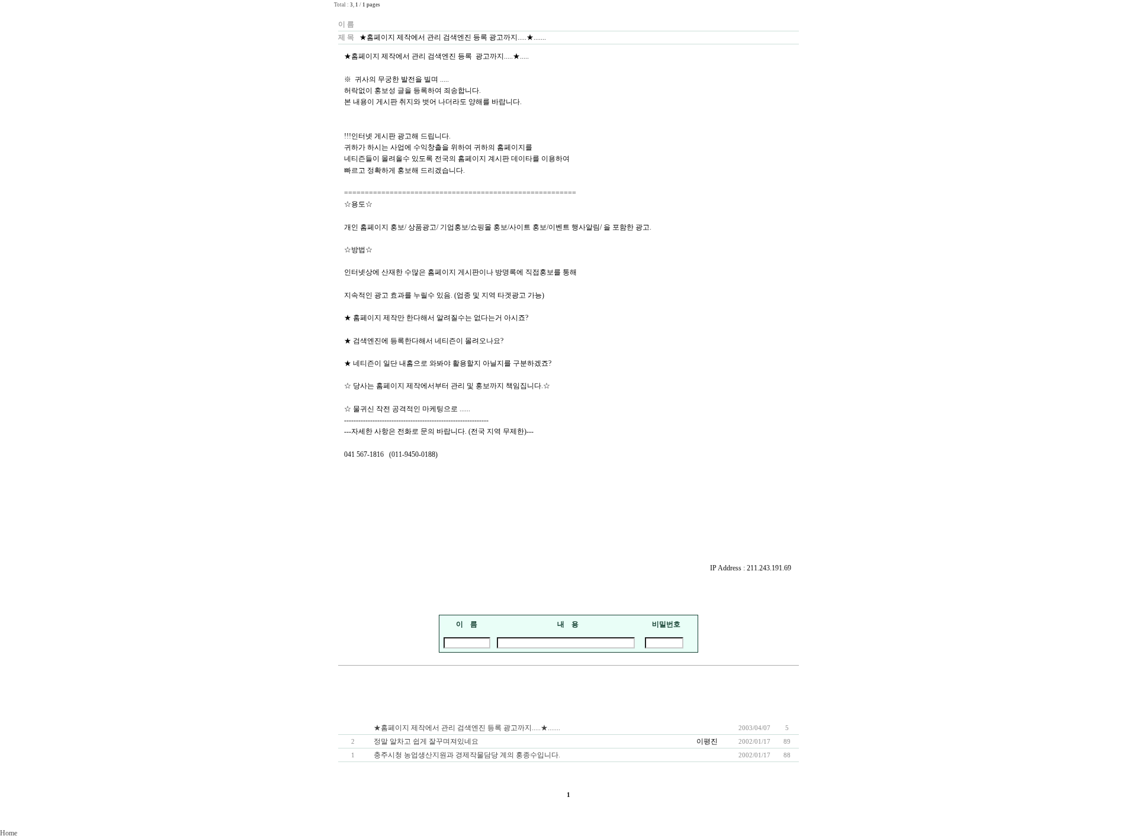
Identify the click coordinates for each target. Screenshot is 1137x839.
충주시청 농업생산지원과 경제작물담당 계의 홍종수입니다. (467, 755)
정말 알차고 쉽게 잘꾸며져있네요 (426, 741)
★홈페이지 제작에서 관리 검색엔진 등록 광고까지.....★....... (467, 728)
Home (8, 833)
